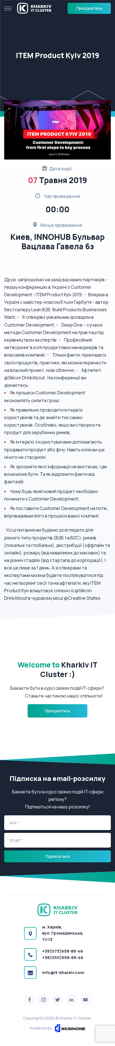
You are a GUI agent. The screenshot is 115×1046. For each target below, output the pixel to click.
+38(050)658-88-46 (62, 957)
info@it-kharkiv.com (63, 972)
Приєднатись (89, 8)
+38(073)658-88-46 (62, 951)
